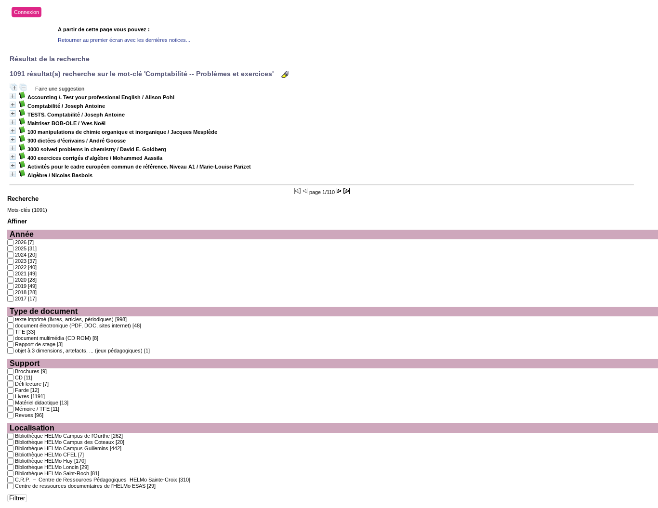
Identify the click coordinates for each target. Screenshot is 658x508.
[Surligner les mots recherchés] (285, 74)
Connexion (26, 12)
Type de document (44, 311)
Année (22, 234)
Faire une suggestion (59, 88)
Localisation (32, 428)
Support (24, 363)
